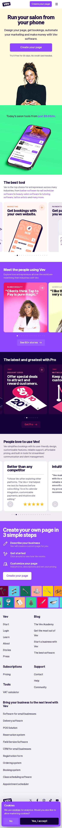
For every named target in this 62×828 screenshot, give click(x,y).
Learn (6, 637)
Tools (7, 684)
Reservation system (14, 734)
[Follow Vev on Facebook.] (37, 800)
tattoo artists (21, 197)
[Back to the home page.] (6, 4)
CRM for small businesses (17, 748)
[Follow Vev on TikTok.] (50, 800)
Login (6, 630)
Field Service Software (15, 741)
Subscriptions (12, 666)
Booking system (11, 769)
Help (36, 680)
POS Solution (10, 727)
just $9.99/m (46, 116)
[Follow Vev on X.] (30, 800)
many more (38, 197)
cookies (16, 809)
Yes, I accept (39, 821)
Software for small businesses (19, 713)
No (10, 821)
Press (6, 656)
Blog (37, 616)
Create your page (41, 3)
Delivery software (13, 720)
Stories (7, 649)
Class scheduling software (17, 776)
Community (40, 687)
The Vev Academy (44, 624)
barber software (28, 190)
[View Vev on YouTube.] (57, 800)
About (6, 643)
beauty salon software (27, 193)
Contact (38, 674)
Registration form (13, 755)
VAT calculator (11, 692)
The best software (44, 652)
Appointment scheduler (16, 784)
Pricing (7, 674)
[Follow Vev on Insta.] (43, 800)
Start (6, 624)
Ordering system (12, 762)
